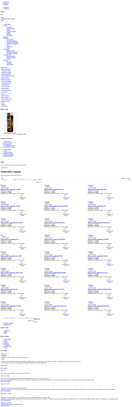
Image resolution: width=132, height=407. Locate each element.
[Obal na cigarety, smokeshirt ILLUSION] (3, 251)
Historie (5, 60)
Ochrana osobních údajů (12, 42)
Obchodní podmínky (12, 41)
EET (8, 45)
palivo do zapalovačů (6, 90)
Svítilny (8, 32)
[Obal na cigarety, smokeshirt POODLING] (90, 301)
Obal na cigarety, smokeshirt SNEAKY (54, 289)
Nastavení (3, 365)
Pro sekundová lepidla (9, 146)
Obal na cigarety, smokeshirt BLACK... (98, 272)
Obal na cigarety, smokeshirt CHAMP (10, 189)
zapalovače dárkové (6, 74)
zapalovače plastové (6, 69)
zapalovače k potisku (6, 72)
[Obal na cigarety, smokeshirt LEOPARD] (90, 235)
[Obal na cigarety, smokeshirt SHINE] (90, 185)
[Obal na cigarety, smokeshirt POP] (90, 202)
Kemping (9, 34)
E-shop (5, 25)
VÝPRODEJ (10, 35)
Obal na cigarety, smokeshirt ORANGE (54, 222)
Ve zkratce (9, 63)
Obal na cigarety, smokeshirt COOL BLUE (55, 306)
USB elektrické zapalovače (7, 75)
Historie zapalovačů (11, 57)
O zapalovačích (7, 54)
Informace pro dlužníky (12, 43)
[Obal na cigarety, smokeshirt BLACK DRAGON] (90, 268)
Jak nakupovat (10, 39)
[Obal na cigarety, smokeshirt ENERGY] (90, 251)
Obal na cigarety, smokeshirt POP (96, 206)
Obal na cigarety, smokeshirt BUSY (10, 239)
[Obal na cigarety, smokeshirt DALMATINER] (47, 202)
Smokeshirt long (6, 86)
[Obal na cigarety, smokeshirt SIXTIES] (3, 202)
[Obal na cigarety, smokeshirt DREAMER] (47, 268)
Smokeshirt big (5, 84)
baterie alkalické (5, 97)
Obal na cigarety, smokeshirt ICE (9, 289)
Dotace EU (9, 46)
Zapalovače (9, 27)
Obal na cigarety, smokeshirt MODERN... (55, 239)
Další (35, 179)
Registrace (6, 3)
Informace (6, 38)
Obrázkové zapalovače (12, 52)
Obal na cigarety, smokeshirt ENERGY (98, 256)
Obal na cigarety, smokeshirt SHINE (97, 189)
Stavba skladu (10, 64)
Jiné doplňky (4, 92)
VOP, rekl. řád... (8, 141)
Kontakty (6, 4)
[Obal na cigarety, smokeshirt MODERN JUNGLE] (47, 235)
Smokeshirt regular (6, 82)
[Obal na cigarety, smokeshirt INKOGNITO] (90, 218)
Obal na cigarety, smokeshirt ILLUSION (11, 256)
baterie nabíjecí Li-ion (6, 99)
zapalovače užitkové (6, 70)
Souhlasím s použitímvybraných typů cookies (6, 403)
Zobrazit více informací (6, 380)
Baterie (8, 30)
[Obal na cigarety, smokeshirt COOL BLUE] (47, 301)
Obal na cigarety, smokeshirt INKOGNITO (99, 222)
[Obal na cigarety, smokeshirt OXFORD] (3, 301)
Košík (5, 333)
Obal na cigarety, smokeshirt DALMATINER (56, 206)
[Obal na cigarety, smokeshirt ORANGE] (47, 218)
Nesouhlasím (4, 368)
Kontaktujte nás (7, 324)
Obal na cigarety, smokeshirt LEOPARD (98, 239)
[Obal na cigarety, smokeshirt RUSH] (47, 251)
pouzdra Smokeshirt (6, 81)
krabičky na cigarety (6, 79)
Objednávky (7, 330)
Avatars (8, 59)
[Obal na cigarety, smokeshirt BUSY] (2, 235)
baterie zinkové (5, 95)
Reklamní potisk (11, 50)
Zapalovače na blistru (12, 53)
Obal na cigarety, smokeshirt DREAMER (55, 272)
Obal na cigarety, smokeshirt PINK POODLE (99, 289)
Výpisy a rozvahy (8, 142)
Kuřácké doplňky (11, 28)
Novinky (6, 36)
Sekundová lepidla (11, 31)
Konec (39, 179)
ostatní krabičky (5, 88)
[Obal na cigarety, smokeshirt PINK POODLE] (90, 285)
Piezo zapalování (11, 56)
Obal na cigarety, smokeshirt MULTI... (54, 189)
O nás (35, 322)
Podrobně (9, 61)
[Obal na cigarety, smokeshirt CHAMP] (3, 185)
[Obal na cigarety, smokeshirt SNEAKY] (47, 285)
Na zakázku (6, 49)
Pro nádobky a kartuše (9, 145)
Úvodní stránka (7, 24)
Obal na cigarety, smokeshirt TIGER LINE (12, 272)
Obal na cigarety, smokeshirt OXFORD (11, 306)
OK (6, 365)
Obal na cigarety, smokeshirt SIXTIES (11, 206)
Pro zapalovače (7, 144)
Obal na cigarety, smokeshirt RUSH (53, 256)
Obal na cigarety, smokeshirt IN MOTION (12, 222)
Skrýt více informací (5, 381)
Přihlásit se (6, 2)
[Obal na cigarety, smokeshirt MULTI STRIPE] (47, 185)
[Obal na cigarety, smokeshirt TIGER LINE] (3, 268)
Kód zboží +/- (4, 179)
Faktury (5, 332)
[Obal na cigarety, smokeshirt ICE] (3, 285)
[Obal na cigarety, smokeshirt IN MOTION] (3, 218)
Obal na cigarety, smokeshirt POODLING (98, 306)
